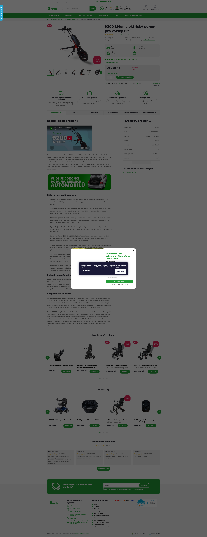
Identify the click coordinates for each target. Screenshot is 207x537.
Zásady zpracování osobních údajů (119, 284)
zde (117, 267)
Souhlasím (120, 271)
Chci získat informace (119, 281)
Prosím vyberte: (110, 261)
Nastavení (86, 270)
